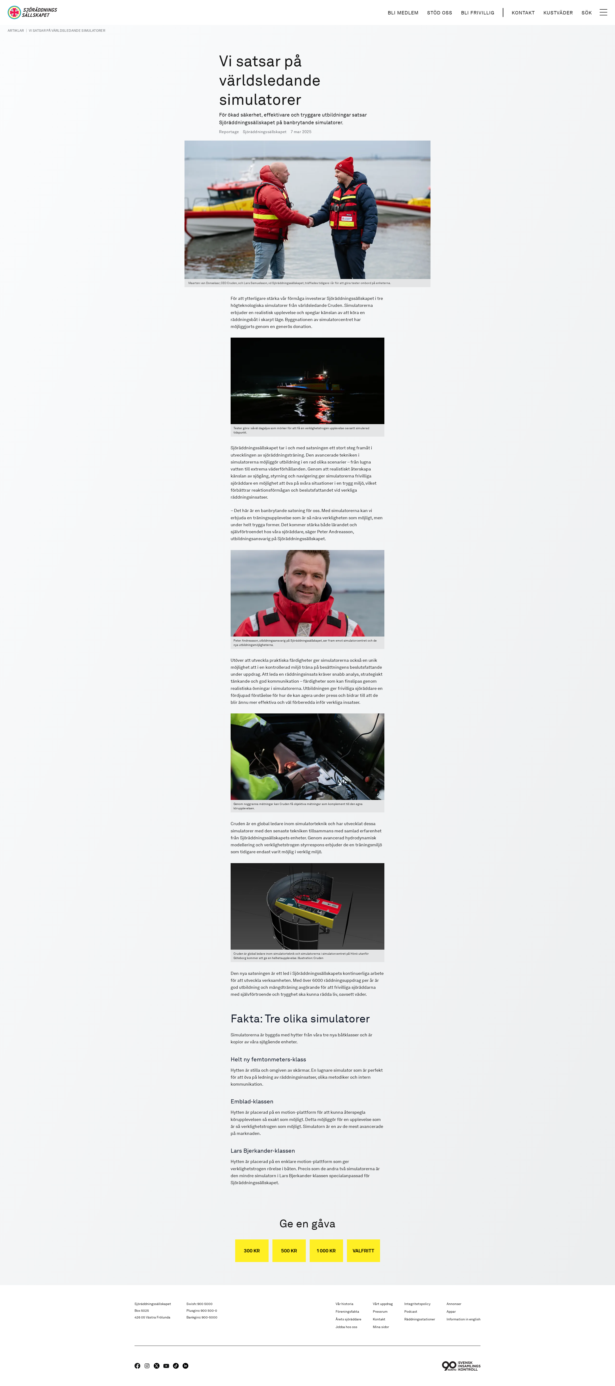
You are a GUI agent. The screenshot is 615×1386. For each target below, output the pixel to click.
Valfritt (363, 1251)
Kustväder (558, 13)
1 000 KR (326, 1251)
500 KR (289, 1251)
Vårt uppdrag (383, 1304)
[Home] (32, 12)
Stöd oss (439, 13)
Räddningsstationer (419, 1319)
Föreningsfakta (347, 1311)
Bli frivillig (477, 13)
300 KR (252, 1251)
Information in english (463, 1319)
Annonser (454, 1304)
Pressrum (380, 1311)
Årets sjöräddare (348, 1319)
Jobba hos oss (346, 1327)
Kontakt (523, 13)
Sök (587, 13)
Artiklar (16, 30)
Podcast (410, 1311)
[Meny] (603, 12)
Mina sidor (381, 1327)
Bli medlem (403, 13)
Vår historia (344, 1304)
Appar (451, 1311)
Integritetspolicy (417, 1304)
